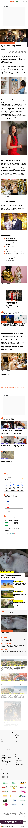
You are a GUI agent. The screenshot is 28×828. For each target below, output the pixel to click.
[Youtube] (8, 777)
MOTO (16, 762)
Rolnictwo (17, 754)
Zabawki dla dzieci (5, 768)
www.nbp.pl (11, 511)
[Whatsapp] (22, 52)
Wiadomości (18, 749)
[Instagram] (5, 777)
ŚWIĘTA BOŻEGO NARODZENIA (7, 387)
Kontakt (3, 734)
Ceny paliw (17, 739)
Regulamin (3, 739)
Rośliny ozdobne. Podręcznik (5, 751)
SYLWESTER (7, 385)
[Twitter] (13, 52)
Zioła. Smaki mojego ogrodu (6, 758)
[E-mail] (19, 52)
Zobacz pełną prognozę (10, 490)
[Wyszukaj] (25, 1)
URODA (22, 387)
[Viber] (25, 52)
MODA (2, 385)
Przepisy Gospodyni (6, 749)
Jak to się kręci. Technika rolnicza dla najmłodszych (6, 761)
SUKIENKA (17, 387)
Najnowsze (9, 612)
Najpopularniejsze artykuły (19, 734)
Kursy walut (17, 743)
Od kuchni (17, 758)
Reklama (3, 736)
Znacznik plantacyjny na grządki (7, 765)
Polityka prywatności (6, 738)
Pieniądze (17, 751)
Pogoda (17, 741)
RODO (2, 741)
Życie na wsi (18, 753)
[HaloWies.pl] (14, 1)
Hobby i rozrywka (19, 764)
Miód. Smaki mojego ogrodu (6, 754)
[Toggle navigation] (2, 1)
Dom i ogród (18, 756)
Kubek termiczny (5, 769)
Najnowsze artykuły (19, 737)
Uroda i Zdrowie (19, 760)
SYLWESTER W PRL (15, 385)
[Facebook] (10, 52)
